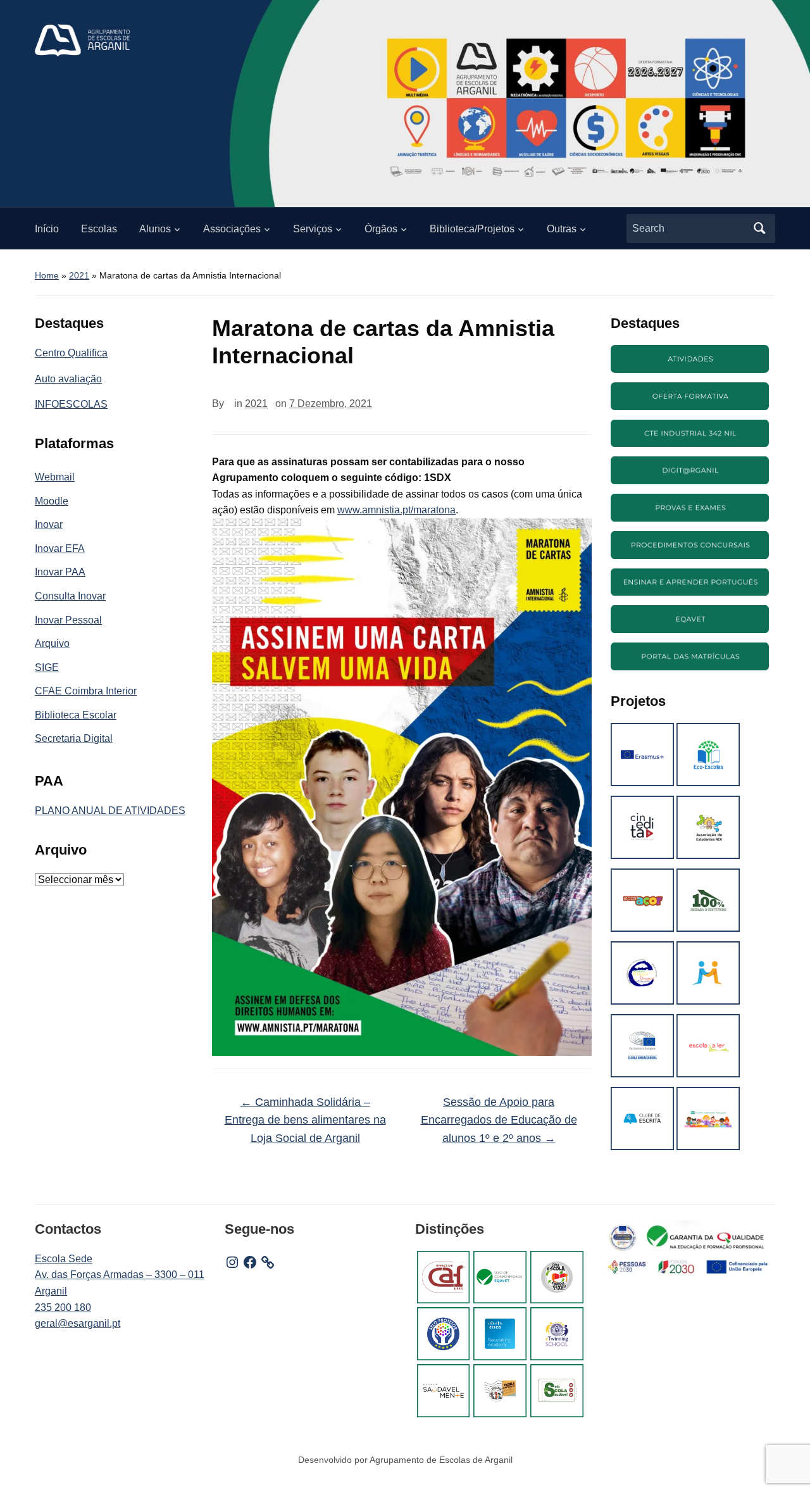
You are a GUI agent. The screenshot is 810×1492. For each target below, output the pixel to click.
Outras (561, 228)
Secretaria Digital (74, 738)
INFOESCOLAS (71, 404)
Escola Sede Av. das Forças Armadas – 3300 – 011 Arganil (119, 1274)
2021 (79, 275)
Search (759, 228)
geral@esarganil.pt (77, 1323)
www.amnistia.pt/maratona (396, 510)
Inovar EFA (60, 548)
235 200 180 (63, 1307)
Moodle (51, 501)
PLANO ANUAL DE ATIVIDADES (110, 810)
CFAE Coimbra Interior (86, 691)
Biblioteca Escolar (75, 715)
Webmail (55, 477)
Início (47, 228)
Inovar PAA (60, 572)
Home (47, 275)
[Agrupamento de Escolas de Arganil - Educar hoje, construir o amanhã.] (82, 39)
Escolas (99, 228)
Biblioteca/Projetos (472, 228)
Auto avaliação (68, 378)
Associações (232, 228)
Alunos (155, 228)
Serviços (312, 228)
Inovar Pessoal (68, 620)
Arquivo (52, 643)
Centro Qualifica (71, 353)
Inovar (49, 524)
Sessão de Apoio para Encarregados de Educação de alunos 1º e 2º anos (499, 1120)
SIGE (47, 667)
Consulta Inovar (70, 596)
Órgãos (380, 228)
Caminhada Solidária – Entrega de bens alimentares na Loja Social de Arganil (305, 1120)
